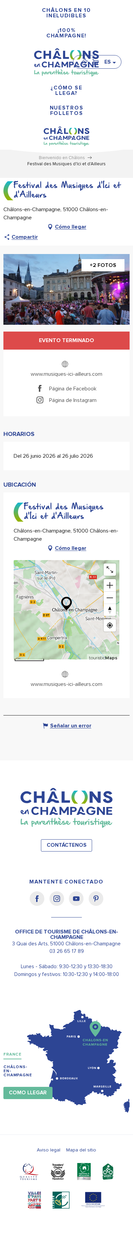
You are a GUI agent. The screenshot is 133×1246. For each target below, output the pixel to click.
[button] (109, 61)
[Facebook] (39, 903)
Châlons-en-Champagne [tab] (17, 1071)
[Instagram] (59, 903)
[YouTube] (78, 903)
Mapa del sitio (81, 1150)
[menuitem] (66, 13)
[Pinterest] (96, 903)
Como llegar (28, 1093)
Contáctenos (67, 845)
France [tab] (12, 1054)
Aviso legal (48, 1150)
